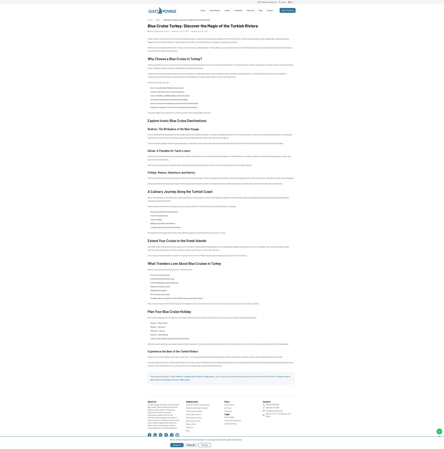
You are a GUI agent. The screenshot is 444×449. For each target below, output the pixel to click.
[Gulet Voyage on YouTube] (160, 435)
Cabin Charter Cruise (194, 418)
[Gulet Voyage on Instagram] (166, 435)
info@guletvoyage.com (274, 411)
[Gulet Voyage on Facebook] (149, 435)
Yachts (227, 10)
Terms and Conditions (232, 420)
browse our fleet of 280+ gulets (177, 380)
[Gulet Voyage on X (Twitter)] (172, 435)
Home (203, 10)
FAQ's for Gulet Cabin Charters (197, 408)
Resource (189, 427)
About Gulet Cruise (193, 421)
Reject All (191, 445)
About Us (250, 10)
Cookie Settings (230, 424)
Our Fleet (227, 408)
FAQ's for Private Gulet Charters (198, 405)
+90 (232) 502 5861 (272, 405)
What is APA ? (191, 424)
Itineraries (238, 10)
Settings (204, 445)
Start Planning (288, 10)
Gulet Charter (215, 10)
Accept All (177, 445)
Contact (270, 10)
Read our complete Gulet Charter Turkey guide (195, 376)
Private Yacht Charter (194, 411)
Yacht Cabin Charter (193, 414)
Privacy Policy (229, 417)
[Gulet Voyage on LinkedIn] (155, 435)
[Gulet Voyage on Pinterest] (177, 435)
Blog (260, 10)
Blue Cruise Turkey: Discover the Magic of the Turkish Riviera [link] (187, 20)
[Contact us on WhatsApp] (439, 431)
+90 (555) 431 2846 (272, 408)
